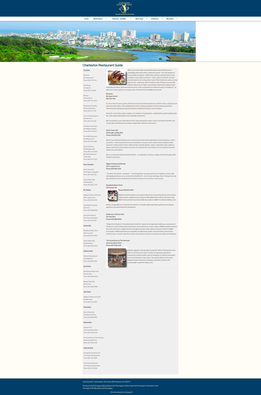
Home (86, 19)
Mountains (170, 19)
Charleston (155, 19)
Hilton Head (139, 19)
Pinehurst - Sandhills (119, 19)
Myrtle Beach (98, 19)
